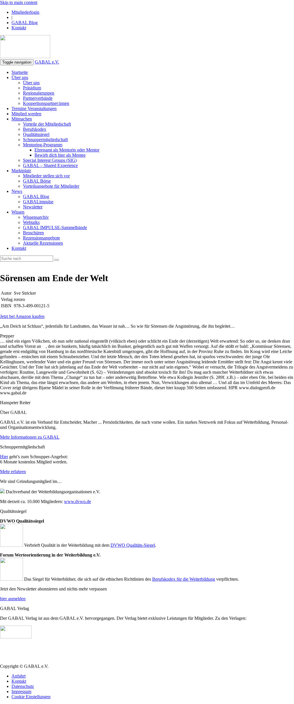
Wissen (17, 212)
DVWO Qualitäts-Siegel (133, 545)
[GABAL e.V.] (25, 47)
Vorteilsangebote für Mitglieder (51, 186)
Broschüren (33, 232)
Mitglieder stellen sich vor (46, 175)
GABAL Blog (24, 22)
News (16, 191)
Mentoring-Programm (42, 144)
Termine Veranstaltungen (34, 108)
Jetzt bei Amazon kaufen (22, 316)
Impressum (21, 691)
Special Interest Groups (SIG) (50, 160)
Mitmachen (21, 118)
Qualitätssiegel (36, 134)
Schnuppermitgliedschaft (45, 139)
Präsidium (32, 87)
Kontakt (18, 27)
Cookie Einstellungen (31, 696)
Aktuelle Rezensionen (43, 243)
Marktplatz (21, 170)
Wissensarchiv (36, 217)
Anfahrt (18, 676)
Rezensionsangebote (41, 237)
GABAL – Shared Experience (50, 165)
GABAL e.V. (47, 62)
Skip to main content (18, 2)
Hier (4, 456)
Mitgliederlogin (25, 12)
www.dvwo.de (77, 501)
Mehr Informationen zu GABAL (29, 437)
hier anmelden (13, 598)
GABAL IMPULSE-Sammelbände (55, 227)
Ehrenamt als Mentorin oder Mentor (66, 149)
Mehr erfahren (13, 471)
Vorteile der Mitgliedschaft (47, 124)
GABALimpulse (38, 201)
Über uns (19, 77)
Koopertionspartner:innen (46, 103)
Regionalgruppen (38, 93)
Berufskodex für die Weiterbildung (183, 579)
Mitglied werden (26, 113)
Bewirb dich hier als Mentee (60, 155)
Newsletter (32, 206)
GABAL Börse (37, 181)
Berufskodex (34, 129)
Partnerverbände (38, 98)
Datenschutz (22, 686)
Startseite (19, 72)
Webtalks (31, 222)
